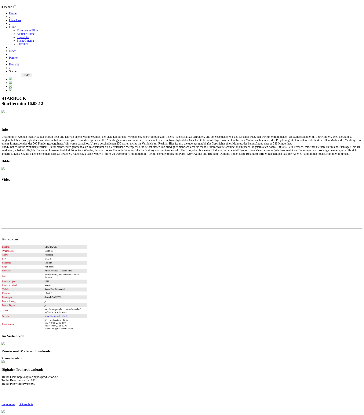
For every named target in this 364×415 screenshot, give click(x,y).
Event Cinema (25, 40)
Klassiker (22, 44)
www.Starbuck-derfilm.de (56, 316)
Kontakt (14, 64)
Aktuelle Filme (26, 33)
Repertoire (23, 37)
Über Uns (15, 20)
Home (12, 13)
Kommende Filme (27, 30)
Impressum (8, 404)
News (12, 50)
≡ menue (7, 7)
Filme (12, 27)
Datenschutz (26, 404)
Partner (13, 57)
